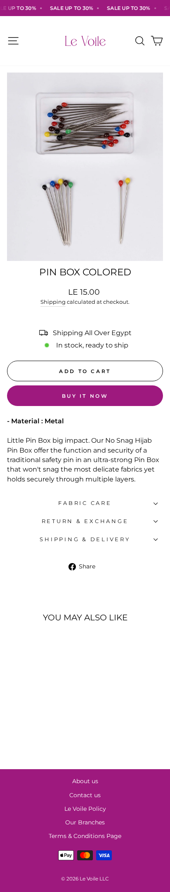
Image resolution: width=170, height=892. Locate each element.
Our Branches (85, 822)
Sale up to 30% (66, 8)
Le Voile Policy (85, 808)
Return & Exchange (85, 521)
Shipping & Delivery (85, 539)
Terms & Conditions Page (85, 836)
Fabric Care (84, 503)
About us (85, 781)
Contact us (85, 795)
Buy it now (85, 396)
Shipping (53, 301)
